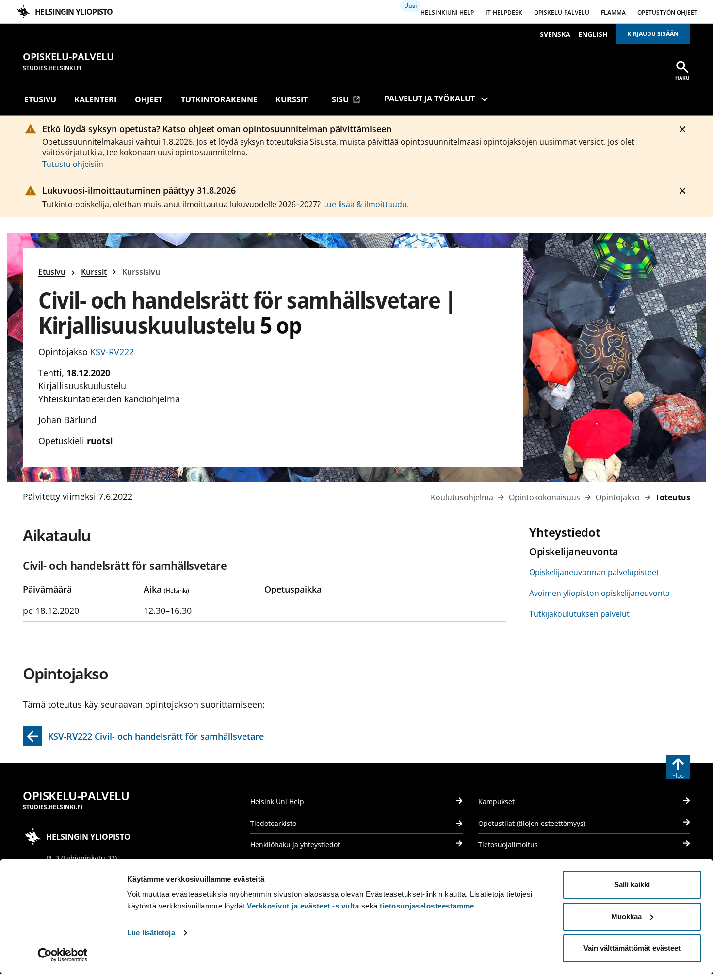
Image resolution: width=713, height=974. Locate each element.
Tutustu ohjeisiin (72, 164)
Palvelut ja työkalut (429, 98)
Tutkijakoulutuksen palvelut (579, 614)
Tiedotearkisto (273, 823)
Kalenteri (95, 99)
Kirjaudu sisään (653, 34)
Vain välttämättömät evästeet (632, 948)
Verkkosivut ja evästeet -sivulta (303, 906)
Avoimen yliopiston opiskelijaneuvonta (599, 593)
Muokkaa (626, 916)
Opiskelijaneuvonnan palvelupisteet (594, 572)
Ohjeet (148, 99)
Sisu (346, 99)
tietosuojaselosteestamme (427, 906)
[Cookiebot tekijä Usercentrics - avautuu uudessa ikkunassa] (62, 955)
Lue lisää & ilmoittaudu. (366, 204)
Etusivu (40, 99)
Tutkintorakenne (219, 99)
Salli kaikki (632, 884)
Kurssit (291, 99)
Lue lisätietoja (151, 932)
